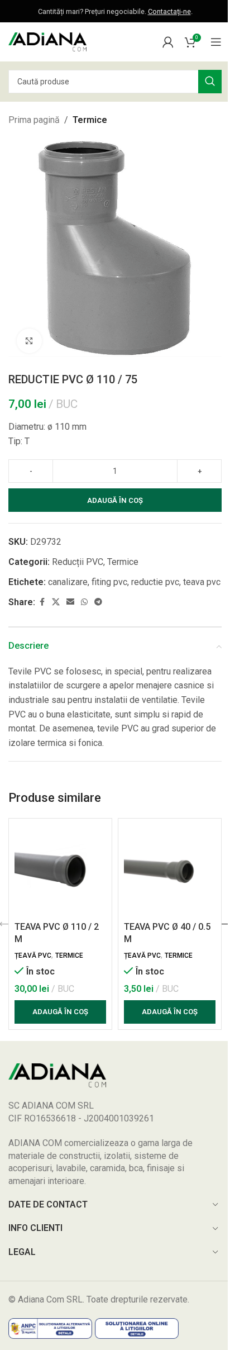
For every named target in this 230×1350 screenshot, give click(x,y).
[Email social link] (70, 602)
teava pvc (202, 582)
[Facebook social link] (42, 602)
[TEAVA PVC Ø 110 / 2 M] (60, 870)
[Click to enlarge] (29, 341)
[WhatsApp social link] (84, 602)
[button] (60, 1012)
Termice (90, 120)
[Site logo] (47, 41)
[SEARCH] (210, 81)
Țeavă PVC (33, 955)
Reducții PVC (77, 562)
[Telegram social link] (98, 602)
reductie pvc (155, 582)
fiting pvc (109, 582)
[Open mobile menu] (216, 42)
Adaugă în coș (115, 500)
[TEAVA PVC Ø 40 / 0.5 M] (169, 870)
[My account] (168, 42)
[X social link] (56, 602)
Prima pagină (34, 120)
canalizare (68, 582)
